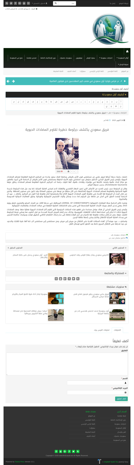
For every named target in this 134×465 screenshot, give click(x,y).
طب (109, 113)
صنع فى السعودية (16, 58)
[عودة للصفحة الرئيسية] (109, 29)
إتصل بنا (112, 3)
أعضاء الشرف (71, 71)
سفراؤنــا (83, 71)
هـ (116, 106)
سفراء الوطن (90, 58)
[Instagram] (28, 3)
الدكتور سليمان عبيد (119, 238)
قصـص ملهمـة (31, 58)
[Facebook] (16, 3)
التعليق (124, 350)
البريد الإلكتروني (120, 388)
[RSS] (7, 3)
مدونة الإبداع (123, 64)
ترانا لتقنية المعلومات (111, 461)
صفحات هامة (91, 411)
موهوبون (79, 58)
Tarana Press (19, 461)
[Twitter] (11, 3)
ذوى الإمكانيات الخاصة (48, 58)
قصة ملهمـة (121, 415)
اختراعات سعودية (106, 58)
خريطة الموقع (123, 3)
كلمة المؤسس (113, 71)
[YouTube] (24, 3)
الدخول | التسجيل (39, 3)
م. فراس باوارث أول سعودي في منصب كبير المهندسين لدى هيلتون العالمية (84, 81)
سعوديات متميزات (66, 58)
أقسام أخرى (122, 411)
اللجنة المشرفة (58, 71)
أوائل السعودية (123, 58)
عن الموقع (124, 71)
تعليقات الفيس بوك (101, 330)
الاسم (124, 378)
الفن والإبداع (122, 432)
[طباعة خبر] (68, 171)
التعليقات (117, 330)
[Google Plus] (20, 3)
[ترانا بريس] (99, 461)
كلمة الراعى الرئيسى (97, 71)
